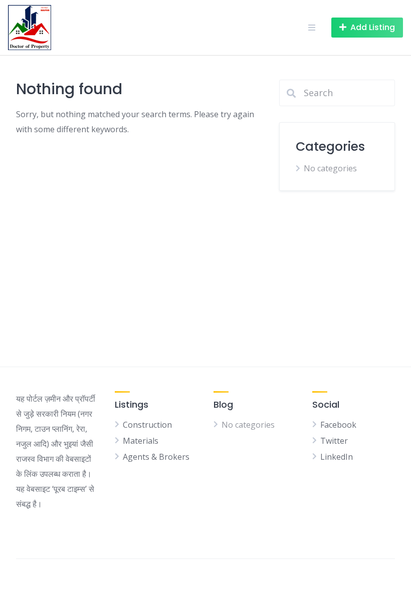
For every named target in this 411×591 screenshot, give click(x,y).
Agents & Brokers (156, 456)
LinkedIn (336, 456)
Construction (147, 424)
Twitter (334, 440)
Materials (140, 440)
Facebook (338, 424)
